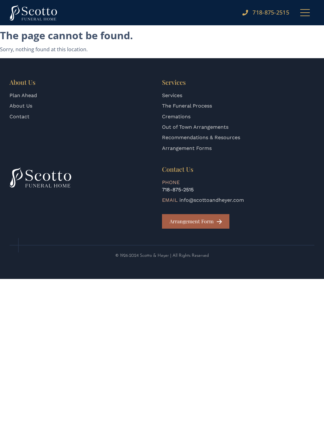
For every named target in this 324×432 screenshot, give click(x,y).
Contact (19, 117)
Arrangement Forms (187, 148)
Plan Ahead (23, 95)
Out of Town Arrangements (195, 127)
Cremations (176, 117)
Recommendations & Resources (201, 137)
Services (172, 95)
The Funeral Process (187, 106)
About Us (20, 106)
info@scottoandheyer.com (211, 200)
